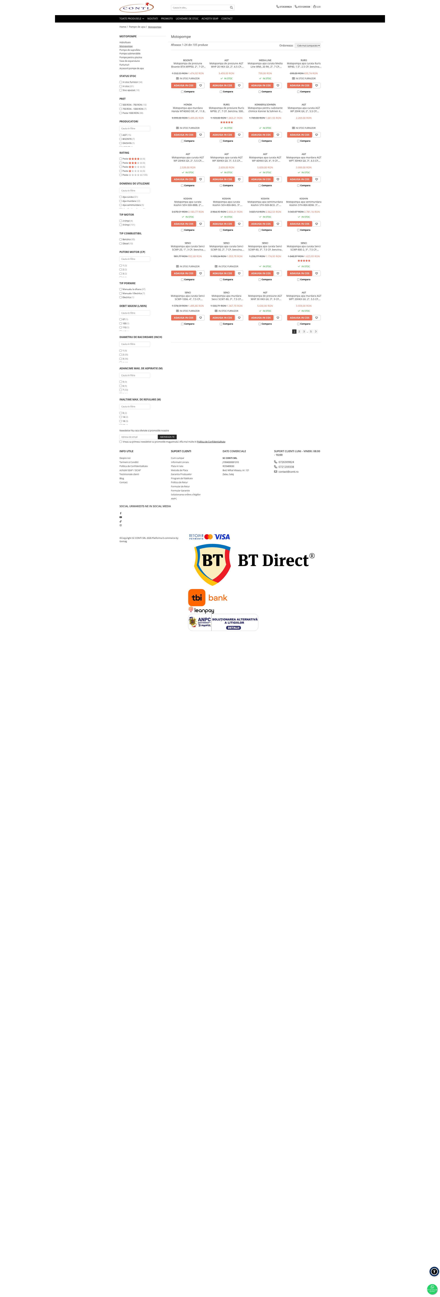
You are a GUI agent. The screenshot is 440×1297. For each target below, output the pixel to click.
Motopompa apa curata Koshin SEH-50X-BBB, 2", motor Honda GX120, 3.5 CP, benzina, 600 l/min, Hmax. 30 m (188, 203)
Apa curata (128, 196)
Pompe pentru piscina (130, 57)
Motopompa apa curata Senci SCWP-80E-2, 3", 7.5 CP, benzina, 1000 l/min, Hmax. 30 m (303, 248)
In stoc (126, 86)
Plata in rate (177, 466)
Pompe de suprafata (129, 49)
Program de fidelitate (182, 478)
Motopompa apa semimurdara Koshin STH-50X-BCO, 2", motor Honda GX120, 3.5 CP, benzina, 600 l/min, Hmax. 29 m (265, 203)
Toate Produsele (130, 18)
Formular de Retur (180, 486)
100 (124, 323)
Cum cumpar (177, 458)
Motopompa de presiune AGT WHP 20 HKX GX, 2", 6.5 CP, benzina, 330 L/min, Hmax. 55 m (227, 65)
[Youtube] (120, 517)
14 (124, 416)
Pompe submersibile (129, 53)
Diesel (126, 243)
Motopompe (126, 46)
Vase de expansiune (129, 60)
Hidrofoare (125, 42)
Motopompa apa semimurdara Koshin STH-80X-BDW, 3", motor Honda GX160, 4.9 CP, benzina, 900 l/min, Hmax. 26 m (303, 203)
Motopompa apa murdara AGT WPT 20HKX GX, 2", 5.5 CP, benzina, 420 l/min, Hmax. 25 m (303, 297)
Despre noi (124, 458)
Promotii (167, 18)
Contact (227, 18)
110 (124, 327)
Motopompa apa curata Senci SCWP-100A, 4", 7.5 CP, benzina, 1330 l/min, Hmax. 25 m (187, 297)
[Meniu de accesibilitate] (434, 1271)
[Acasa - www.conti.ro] (136, 8)
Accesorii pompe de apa (131, 68)
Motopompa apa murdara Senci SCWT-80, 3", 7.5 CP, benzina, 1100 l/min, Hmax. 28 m (226, 297)
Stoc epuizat (129, 90)
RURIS (304, 60)
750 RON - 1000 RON (133, 108)
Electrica (127, 297)
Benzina (127, 239)
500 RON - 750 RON (132, 104)
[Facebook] (120, 513)
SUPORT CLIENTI (181, 451)
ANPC (174, 498)
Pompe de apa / (138, 26)
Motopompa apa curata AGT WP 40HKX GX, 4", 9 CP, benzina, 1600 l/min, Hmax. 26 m (265, 159)
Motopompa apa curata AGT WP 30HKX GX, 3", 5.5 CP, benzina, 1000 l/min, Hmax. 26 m (226, 159)
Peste (126, 158)
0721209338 (286, 466)
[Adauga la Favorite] (201, 85)
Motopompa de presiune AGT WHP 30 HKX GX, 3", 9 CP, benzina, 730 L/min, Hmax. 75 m (265, 297)
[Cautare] (231, 7)
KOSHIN (188, 198)
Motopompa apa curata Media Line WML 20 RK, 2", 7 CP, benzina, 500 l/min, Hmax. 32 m (265, 65)
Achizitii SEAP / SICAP (130, 470)
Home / (123, 26)
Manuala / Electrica (132, 293)
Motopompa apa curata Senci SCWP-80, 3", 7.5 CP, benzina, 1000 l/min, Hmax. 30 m (265, 248)
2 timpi (126, 220)
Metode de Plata (179, 470)
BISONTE (127, 138)
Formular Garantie (180, 490)
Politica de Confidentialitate (211, 441)
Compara (189, 91)
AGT (125, 135)
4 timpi (126, 224)
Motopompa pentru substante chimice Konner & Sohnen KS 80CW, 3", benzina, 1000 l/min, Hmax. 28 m (265, 109)
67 (124, 319)
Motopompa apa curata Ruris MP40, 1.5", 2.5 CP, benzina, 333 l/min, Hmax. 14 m (304, 65)
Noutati (152, 18)
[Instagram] (120, 525)
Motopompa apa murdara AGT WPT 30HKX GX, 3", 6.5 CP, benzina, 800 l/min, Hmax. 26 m (303, 159)
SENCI (188, 242)
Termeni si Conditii (128, 462)
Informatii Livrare (180, 462)
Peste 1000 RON (131, 113)
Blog (121, 478)
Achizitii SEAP (210, 18)
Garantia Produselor (181, 474)
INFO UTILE (126, 451)
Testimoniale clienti (129, 474)
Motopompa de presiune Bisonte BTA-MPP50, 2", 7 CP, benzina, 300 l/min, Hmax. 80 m (188, 65)
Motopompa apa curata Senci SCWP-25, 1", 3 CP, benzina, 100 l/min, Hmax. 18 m (188, 248)
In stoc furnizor (130, 82)
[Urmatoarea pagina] (316, 331)
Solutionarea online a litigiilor (186, 494)
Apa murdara (129, 201)
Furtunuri (124, 64)
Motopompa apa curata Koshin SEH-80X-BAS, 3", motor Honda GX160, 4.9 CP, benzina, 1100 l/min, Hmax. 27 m (226, 203)
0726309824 (286, 462)
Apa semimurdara (132, 204)
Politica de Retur (179, 482)
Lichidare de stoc (187, 18)
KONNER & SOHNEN (265, 104)
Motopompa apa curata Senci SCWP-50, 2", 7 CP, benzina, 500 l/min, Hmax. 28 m (226, 248)
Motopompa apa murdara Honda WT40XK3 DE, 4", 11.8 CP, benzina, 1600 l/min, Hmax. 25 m (188, 109)
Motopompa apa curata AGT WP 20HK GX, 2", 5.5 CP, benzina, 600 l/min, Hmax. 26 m (304, 109)
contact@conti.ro (288, 471)
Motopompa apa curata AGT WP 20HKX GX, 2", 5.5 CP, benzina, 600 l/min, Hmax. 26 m (188, 159)
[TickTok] (120, 521)
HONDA (188, 104)
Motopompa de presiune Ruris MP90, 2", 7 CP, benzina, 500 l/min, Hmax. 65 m (226, 109)
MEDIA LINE (265, 60)
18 (124, 421)
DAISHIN (127, 143)
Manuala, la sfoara (132, 289)
